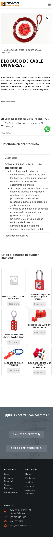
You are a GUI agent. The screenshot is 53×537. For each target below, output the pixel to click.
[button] (49, 4)
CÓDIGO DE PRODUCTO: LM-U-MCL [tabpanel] (26, 197)
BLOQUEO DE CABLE (15, 50)
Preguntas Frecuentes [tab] (16, 235)
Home (3, 50)
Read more (13, 304)
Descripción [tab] (11, 157)
